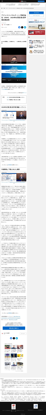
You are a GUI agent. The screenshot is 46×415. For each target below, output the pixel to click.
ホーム (2, 396)
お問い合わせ (32, 396)
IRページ (24, 92)
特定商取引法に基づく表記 (5, 400)
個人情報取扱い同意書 (29, 400)
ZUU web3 (40, 400)
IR (22, 396)
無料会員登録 (36, 12)
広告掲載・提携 (26, 396)
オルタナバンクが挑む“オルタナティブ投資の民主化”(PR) (10, 5)
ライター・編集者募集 (41, 396)
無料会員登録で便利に (41, 1)
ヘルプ (44, 400)
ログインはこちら (36, 15)
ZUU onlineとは (6, 396)
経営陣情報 (19, 396)
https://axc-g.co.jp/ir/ (13, 319)
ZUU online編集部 (7, 24)
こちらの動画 (4, 89)
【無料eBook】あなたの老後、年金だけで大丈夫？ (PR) (36, 4)
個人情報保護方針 (22, 400)
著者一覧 (36, 396)
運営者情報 (11, 396)
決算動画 (10, 164)
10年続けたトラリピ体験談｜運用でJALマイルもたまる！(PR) (23, 5)
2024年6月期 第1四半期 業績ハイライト (17, 97)
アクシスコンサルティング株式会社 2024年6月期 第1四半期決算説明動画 (13, 120)
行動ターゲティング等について (14, 400)
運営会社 (15, 396)
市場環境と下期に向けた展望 (14, 99)
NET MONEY (36, 400)
